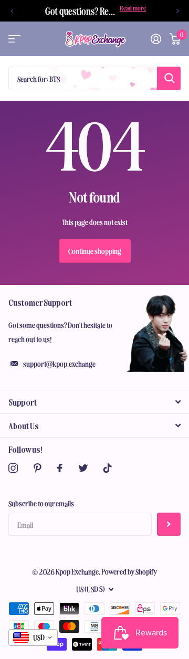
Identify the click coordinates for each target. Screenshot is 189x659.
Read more (133, 7)
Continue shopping (94, 251)
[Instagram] (13, 468)
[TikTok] (107, 468)
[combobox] (33, 637)
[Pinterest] (37, 468)
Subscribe (169, 524)
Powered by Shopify (129, 571)
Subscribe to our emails (41, 503)
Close (94, 401)
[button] (11, 10)
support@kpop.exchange (59, 363)
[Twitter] (83, 468)
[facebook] (59, 468)
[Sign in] (156, 38)
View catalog (14, 39)
